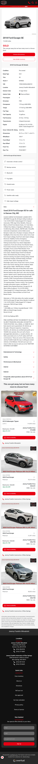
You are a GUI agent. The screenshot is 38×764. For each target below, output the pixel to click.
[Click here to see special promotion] (19, 6)
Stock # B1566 (6, 531)
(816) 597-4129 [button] (20, 662)
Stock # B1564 (6, 475)
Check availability (11, 437)
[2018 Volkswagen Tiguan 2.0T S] (19, 403)
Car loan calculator (19, 700)
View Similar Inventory (19, 59)
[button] (29, 2)
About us (19, 681)
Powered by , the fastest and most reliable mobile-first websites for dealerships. (19, 756)
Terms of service (19, 709)
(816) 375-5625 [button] (20, 664)
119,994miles (31, 423)
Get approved (19, 695)
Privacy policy (19, 705)
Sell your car (19, 690)
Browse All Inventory (19, 54)
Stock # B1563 (6, 587)
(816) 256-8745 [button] (20, 649)
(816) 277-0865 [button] (20, 651)
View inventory (19, 676)
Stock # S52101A (7, 419)
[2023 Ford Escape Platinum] (19, 459)
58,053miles (31, 591)
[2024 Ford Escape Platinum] (19, 515)
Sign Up (19, 744)
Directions (19, 686)
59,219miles (31, 479)
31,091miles (31, 535)
